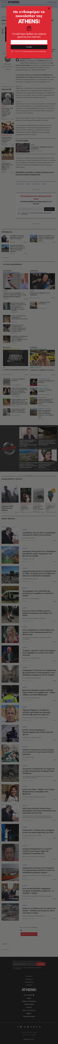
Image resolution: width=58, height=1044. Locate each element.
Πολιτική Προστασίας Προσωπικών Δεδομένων (34, 51)
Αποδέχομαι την (30, 51)
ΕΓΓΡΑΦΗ (29, 47)
